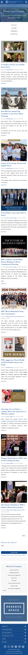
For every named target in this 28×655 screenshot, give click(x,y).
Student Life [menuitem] (7, 636)
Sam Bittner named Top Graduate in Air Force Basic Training (12, 113)
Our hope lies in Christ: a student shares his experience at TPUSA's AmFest (13, 411)
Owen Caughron (10, 416)
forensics (14, 585)
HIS (10, 121)
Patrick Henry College (11, 218)
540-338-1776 (9, 651)
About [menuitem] (5, 626)
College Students (14, 572)
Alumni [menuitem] (14, 28)
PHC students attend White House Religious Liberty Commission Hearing (12, 261)
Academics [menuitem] (7, 633)
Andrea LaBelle (9, 463)
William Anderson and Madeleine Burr (15, 316)
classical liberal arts (14, 583)
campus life (14, 570)
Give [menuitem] (4, 639)
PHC (14, 580)
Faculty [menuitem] (14, 25)
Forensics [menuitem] (14, 31)
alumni (14, 578)
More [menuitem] (4, 642)
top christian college (14, 588)
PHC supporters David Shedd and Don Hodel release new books (12, 362)
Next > (23, 535)
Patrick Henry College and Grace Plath (15, 510)
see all (4, 590)
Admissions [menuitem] (7, 629)
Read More (3, 83)
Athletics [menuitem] (14, 34)
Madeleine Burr (9, 69)
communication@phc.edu (17, 651)
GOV (22, 171)
